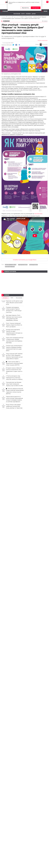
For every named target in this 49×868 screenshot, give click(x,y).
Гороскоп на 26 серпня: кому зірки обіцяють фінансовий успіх (14, 302)
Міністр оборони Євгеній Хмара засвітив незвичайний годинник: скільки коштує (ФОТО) (15, 391)
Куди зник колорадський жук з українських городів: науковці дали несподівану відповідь (14, 340)
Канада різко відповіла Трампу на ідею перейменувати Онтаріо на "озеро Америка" (14, 332)
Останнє (5, 297)
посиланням (38, 213)
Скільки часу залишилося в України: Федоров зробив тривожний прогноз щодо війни (14, 348)
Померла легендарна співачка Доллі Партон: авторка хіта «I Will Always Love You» (13, 310)
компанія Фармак (10, 266)
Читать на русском (42, 40)
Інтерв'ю (28, 13)
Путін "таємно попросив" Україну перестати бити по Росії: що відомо (14, 325)
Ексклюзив (17, 13)
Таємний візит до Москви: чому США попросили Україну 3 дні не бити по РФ (14, 384)
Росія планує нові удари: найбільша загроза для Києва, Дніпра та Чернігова (14, 406)
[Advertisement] (24, 281)
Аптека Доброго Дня (10, 264)
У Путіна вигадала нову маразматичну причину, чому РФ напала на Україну (14, 377)
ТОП (12, 297)
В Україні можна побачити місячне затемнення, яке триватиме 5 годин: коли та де (14, 370)
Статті (23, 13)
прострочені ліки (22, 264)
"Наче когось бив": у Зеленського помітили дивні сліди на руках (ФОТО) (14, 363)
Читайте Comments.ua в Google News (24, 259)
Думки (34, 13)
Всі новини (44, 21)
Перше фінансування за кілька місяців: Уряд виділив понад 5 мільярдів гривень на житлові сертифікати (14, 399)
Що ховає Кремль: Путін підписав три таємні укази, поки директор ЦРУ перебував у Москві (14, 318)
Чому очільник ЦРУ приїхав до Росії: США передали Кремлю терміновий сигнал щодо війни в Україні (14, 356)
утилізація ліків (33, 264)
